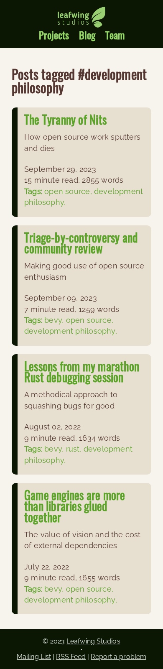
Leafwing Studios (93, 641)
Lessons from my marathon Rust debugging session (81, 371)
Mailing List (34, 657)
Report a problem (118, 657)
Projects (54, 34)
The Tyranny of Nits (65, 119)
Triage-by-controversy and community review (81, 243)
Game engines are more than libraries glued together (74, 506)
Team (115, 34)
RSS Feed (71, 657)
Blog (87, 34)
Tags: (34, 191)
